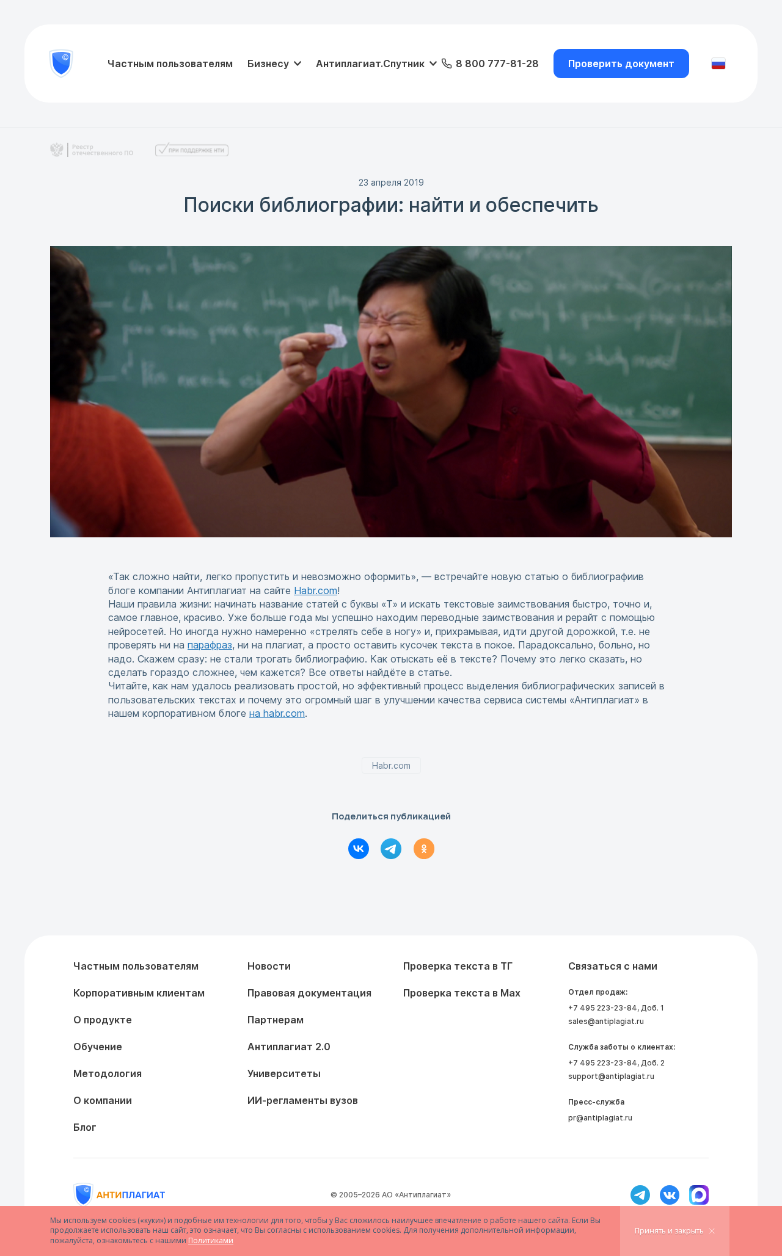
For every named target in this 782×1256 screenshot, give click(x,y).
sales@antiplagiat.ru (606, 1021)
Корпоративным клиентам (139, 993)
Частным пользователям (170, 63)
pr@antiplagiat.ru (600, 1117)
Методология (107, 1073)
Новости (269, 966)
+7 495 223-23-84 (602, 1007)
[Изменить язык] (718, 63)
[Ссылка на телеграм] (640, 1195)
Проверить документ (621, 63)
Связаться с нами (612, 966)
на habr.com (277, 713)
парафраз (210, 645)
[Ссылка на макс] (699, 1195)
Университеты (284, 1073)
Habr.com (315, 590)
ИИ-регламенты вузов (302, 1100)
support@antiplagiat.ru (611, 1076)
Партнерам (275, 1020)
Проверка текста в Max (462, 993)
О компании (102, 1100)
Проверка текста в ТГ (458, 966)
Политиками (210, 1240)
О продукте (102, 1020)
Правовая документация (309, 993)
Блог (85, 1127)
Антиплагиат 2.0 (289, 1046)
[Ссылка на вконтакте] (669, 1195)
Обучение (97, 1046)
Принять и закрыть (669, 1230)
